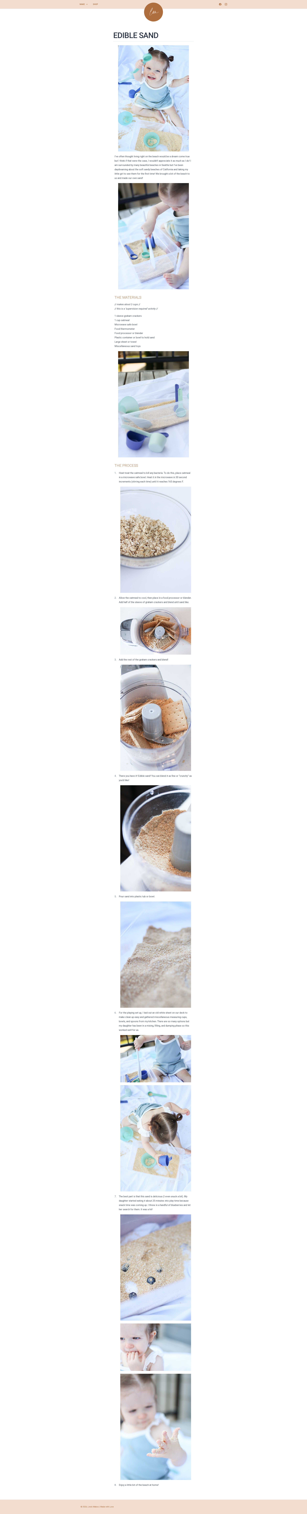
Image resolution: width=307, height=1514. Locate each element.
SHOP (95, 4)
